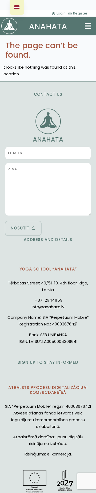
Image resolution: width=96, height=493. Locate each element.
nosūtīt (20, 228)
